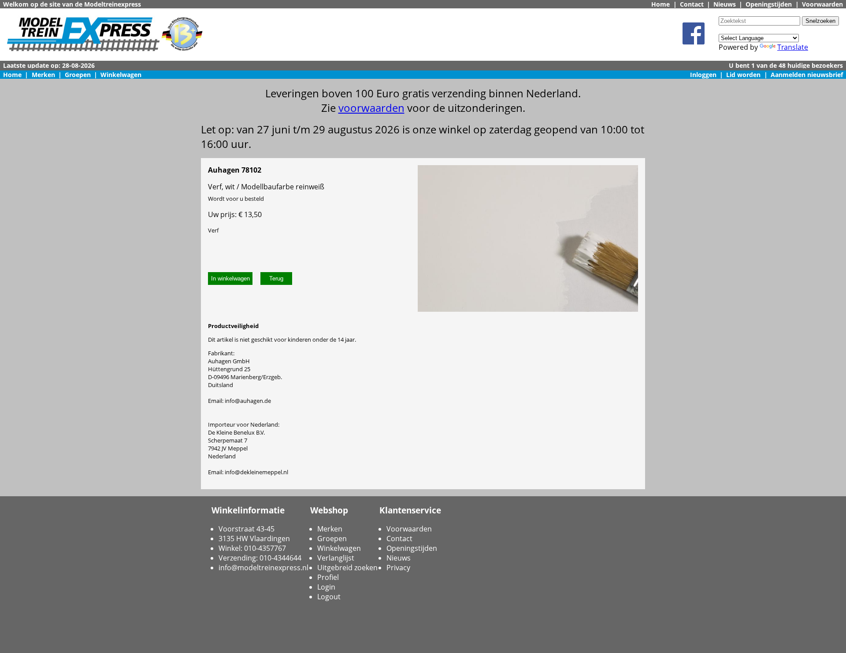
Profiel (328, 577)
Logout (329, 596)
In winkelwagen (230, 278)
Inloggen (703, 74)
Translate (792, 47)
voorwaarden (371, 107)
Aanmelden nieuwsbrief (807, 74)
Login (326, 587)
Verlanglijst (335, 558)
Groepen (78, 74)
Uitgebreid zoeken (347, 567)
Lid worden (743, 74)
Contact (692, 4)
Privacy (398, 567)
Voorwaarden (822, 4)
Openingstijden (769, 4)
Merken (43, 74)
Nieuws (724, 4)
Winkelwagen (120, 74)
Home (660, 4)
